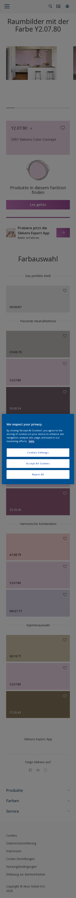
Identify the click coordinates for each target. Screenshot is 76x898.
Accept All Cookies (38, 463)
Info (31, 441)
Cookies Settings (38, 452)
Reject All (38, 474)
